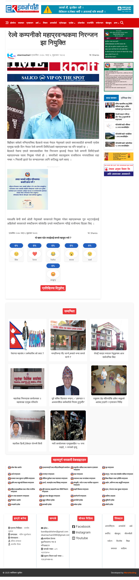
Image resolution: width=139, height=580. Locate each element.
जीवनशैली (128, 533)
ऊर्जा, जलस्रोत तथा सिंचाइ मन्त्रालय (54, 482)
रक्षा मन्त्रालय (78, 474)
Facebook (83, 526)
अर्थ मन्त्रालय (15, 474)
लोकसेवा (81, 22)
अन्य (115, 22)
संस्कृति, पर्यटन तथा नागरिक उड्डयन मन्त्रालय (86, 483)
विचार (45, 22)
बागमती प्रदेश (47, 504)
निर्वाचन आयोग (16, 500)
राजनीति (90, 22)
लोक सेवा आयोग (16, 467)
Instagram (83, 532)
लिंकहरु (119, 518)
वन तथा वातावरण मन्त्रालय (20, 496)
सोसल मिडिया (86, 518)
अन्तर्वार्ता (53, 22)
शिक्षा (128, 541)
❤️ (34, 253)
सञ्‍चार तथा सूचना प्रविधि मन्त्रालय (23, 478)
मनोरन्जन (99, 22)
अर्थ (37, 22)
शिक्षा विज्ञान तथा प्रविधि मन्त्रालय (116, 478)
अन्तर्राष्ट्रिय (109, 526)
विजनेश (119, 541)
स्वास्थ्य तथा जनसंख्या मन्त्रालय (84, 478)
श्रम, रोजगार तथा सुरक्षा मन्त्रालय (116, 489)
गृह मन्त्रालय (109, 467)
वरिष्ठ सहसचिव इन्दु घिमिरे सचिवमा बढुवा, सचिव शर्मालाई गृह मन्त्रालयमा (123, 106)
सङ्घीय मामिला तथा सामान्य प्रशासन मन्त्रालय (86, 468)
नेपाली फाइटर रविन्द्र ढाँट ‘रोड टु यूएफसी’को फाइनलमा (122, 117)
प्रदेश (71, 22)
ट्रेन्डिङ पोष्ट (126, 98)
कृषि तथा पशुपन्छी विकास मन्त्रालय (22, 482)
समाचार (21, 22)
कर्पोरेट (107, 533)
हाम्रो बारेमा (20, 518)
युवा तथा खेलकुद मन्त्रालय (51, 496)
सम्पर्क (53, 518)
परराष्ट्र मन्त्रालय (48, 474)
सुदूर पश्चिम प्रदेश (48, 500)
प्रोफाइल (62, 22)
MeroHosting (130, 572)
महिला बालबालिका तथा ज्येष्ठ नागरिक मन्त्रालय (23, 490)
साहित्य (124, 548)
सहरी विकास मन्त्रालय (81, 489)
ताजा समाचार (111, 98)
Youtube (82, 538)
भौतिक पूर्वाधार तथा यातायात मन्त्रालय (54, 478)
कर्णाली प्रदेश (78, 500)
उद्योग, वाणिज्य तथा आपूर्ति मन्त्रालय (117, 482)
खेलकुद (108, 22)
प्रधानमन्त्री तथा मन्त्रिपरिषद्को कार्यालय (56, 467)
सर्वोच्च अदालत (110, 496)
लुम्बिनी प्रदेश (109, 500)
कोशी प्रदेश (109, 504)
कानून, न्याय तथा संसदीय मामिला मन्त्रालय (119, 474)
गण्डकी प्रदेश (15, 504)
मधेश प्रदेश (77, 504)
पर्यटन (110, 541)
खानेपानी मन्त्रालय (80, 496)
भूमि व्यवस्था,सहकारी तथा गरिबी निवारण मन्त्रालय (55, 490)
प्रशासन (29, 22)
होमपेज (13, 22)
